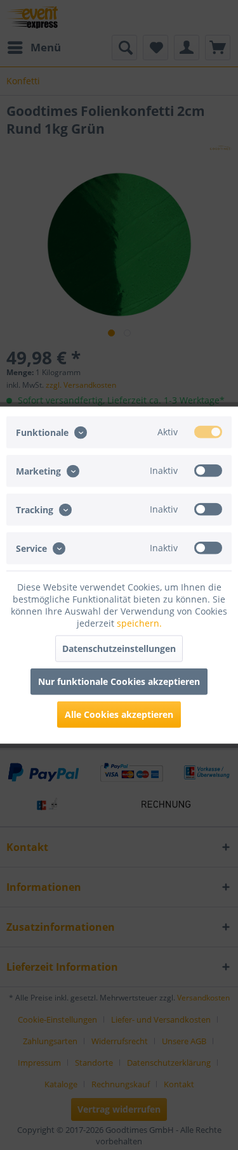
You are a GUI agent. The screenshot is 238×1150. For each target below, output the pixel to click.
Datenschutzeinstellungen (119, 648)
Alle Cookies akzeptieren (119, 714)
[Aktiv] (208, 431)
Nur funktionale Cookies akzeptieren (119, 681)
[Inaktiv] (208, 470)
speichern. (139, 623)
